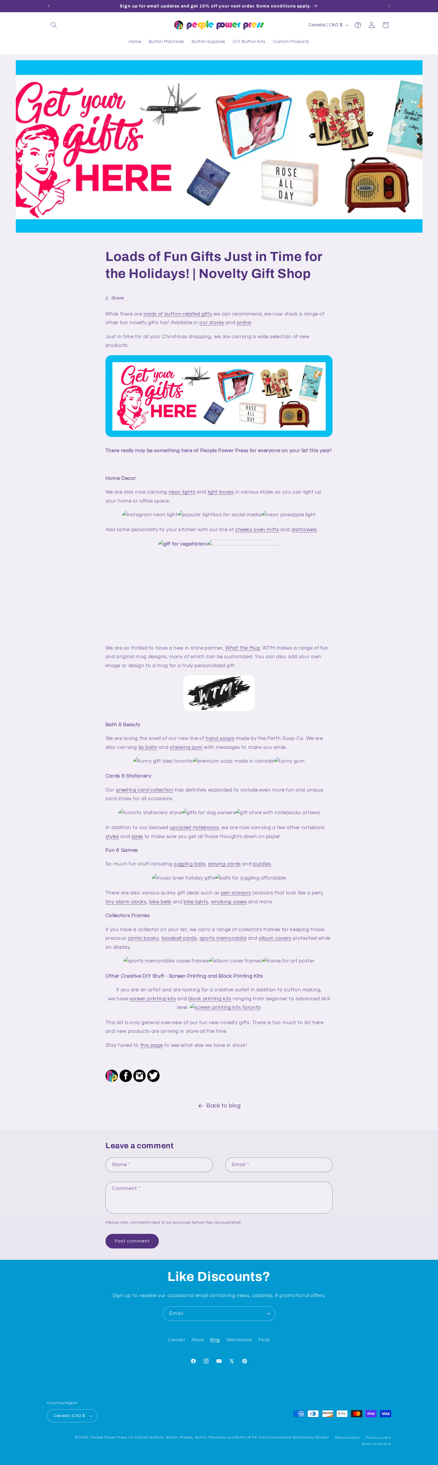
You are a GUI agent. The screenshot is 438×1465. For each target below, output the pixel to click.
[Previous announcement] (48, 6)
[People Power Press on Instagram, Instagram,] (139, 1081)
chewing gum (186, 747)
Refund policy (347, 1437)
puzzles (262, 864)
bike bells (160, 902)
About (197, 1339)
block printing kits (210, 999)
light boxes (221, 492)
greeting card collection (144, 790)
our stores (211, 322)
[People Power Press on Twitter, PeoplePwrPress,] (153, 1081)
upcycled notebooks (194, 827)
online (244, 322)
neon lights (182, 492)
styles (112, 836)
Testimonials (239, 1339)
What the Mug (242, 648)
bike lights (196, 902)
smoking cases (229, 902)
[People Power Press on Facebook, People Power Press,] (125, 1081)
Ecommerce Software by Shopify (299, 1437)
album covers (275, 938)
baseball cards (179, 938)
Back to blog (223, 1106)
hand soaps (220, 738)
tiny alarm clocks (126, 902)
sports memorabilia (223, 938)
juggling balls (189, 864)
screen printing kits (153, 999)
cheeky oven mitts (257, 529)
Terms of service (376, 1444)
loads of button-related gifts (178, 314)
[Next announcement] (389, 6)
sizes (137, 836)
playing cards (224, 864)
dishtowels (304, 529)
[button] (54, 25)
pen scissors (236, 893)
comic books (143, 938)
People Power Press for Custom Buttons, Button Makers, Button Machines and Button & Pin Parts (180, 1437)
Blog (215, 1339)
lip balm (148, 747)
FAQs (264, 1339)
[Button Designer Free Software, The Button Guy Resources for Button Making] (111, 1081)
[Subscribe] (268, 1313)
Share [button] (117, 298)
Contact (176, 1339)
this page (151, 1045)
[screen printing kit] (225, 1007)
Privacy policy (378, 1437)
